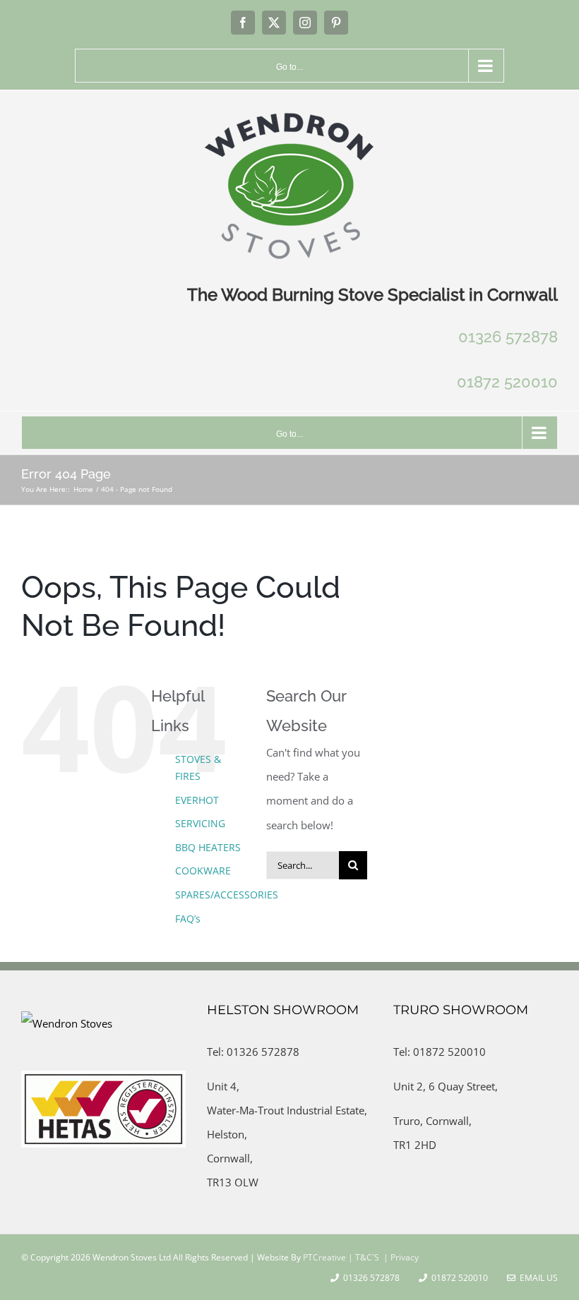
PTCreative (323, 1257)
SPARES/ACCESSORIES (226, 894)
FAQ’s (188, 918)
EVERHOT (197, 800)
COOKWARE (203, 870)
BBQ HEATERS (208, 847)
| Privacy (400, 1257)
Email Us (536, 1278)
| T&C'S (362, 1257)
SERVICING (200, 823)
